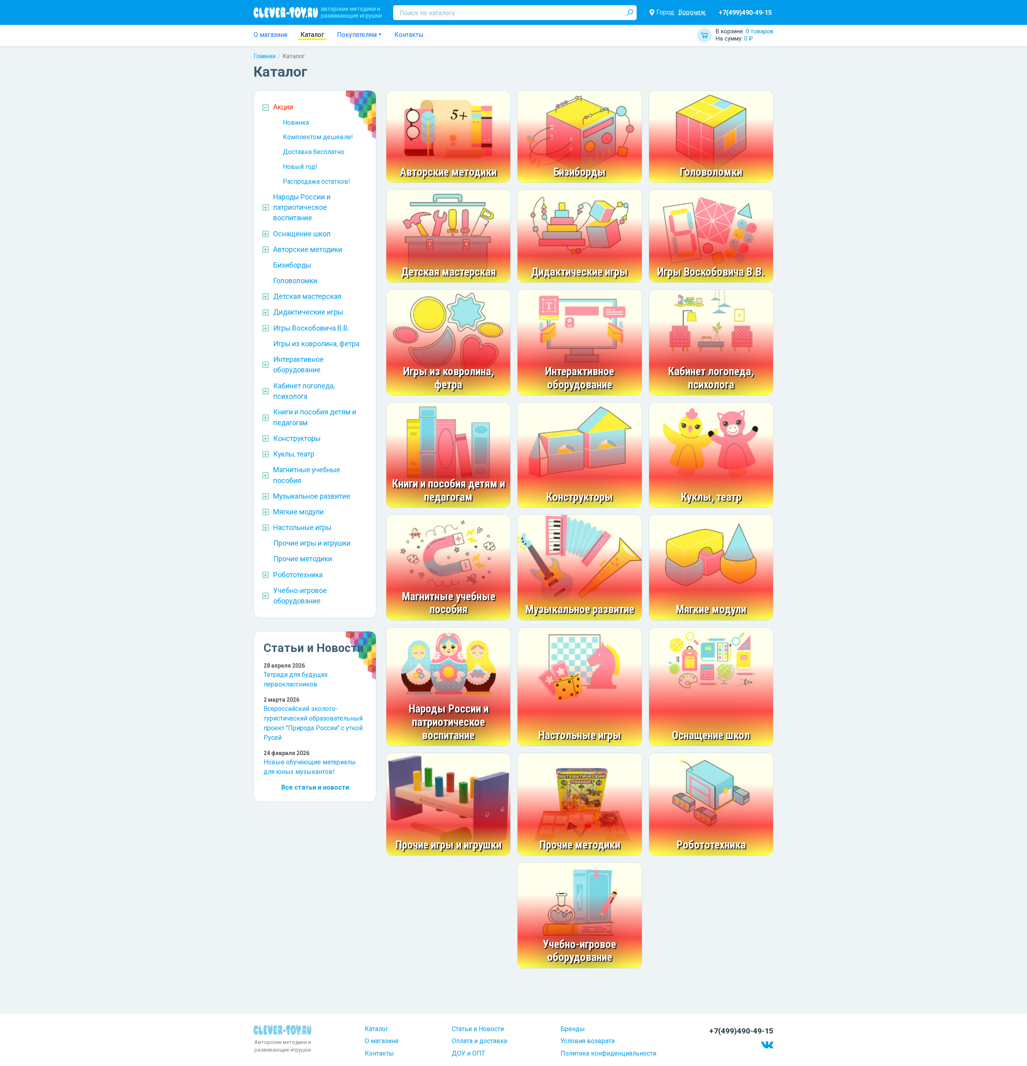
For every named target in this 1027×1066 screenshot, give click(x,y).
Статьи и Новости (478, 1029)
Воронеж (692, 12)
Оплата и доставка (479, 1041)
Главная (265, 56)
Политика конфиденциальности (608, 1053)
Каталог (312, 35)
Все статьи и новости (315, 787)
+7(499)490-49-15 (745, 12)
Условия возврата (587, 1041)
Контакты (409, 35)
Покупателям (357, 35)
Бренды (572, 1029)
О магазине (271, 35)
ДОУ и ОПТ (468, 1053)
